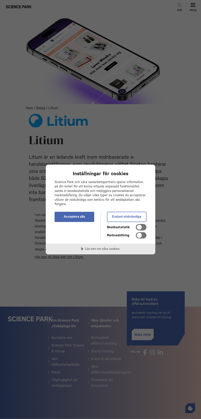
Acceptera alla (74, 216)
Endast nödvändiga (126, 216)
